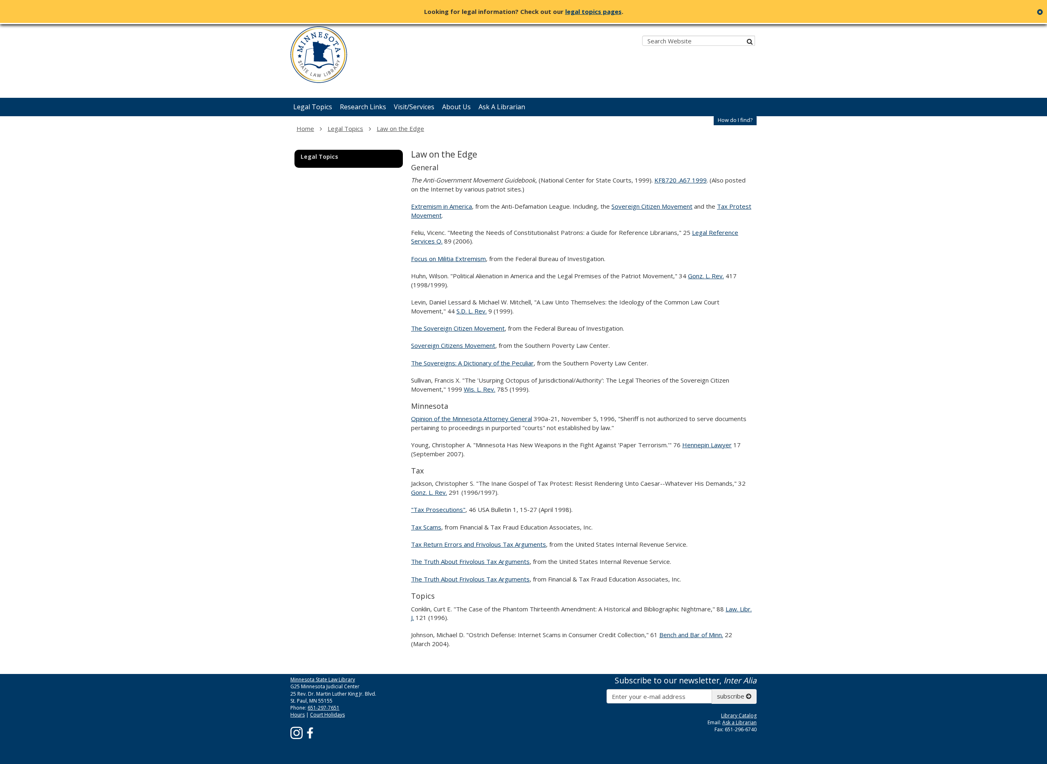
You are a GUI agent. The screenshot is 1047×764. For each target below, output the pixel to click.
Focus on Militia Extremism (448, 259)
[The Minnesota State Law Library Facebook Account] (310, 732)
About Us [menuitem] (456, 106)
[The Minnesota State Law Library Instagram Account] (296, 732)
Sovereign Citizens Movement (453, 345)
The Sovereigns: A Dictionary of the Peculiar (472, 363)
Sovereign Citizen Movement (651, 206)
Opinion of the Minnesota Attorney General (471, 419)
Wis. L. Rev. (479, 389)
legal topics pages (593, 11)
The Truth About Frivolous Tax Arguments (470, 561)
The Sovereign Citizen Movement (458, 328)
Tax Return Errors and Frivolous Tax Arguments (478, 544)
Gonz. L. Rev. (706, 276)
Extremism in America (441, 206)
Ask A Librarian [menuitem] (502, 106)
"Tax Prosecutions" (438, 509)
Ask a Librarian (739, 722)
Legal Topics (345, 128)
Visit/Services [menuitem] (414, 106)
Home (305, 128)
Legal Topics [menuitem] (312, 106)
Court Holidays (327, 714)
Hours (297, 714)
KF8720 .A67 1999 (680, 180)
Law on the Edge (400, 128)
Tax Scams (426, 527)
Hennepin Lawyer (707, 445)
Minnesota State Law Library (322, 679)
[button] (735, 120)
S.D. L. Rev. (471, 311)
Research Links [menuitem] (363, 106)
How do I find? (735, 120)
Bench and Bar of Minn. (691, 635)
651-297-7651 (323, 707)
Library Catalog (739, 715)
